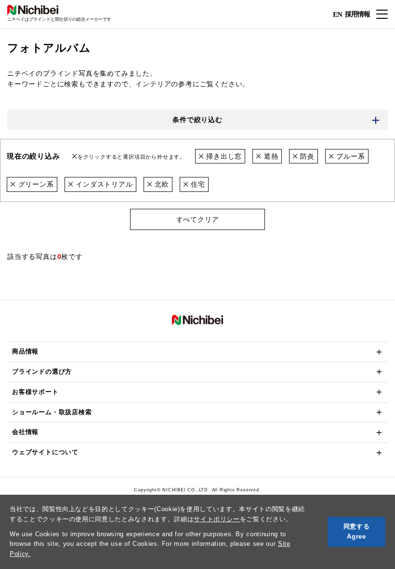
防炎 (306, 156)
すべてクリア (197, 219)
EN (337, 14)
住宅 (197, 184)
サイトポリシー (217, 519)
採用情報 (357, 13)
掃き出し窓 (223, 156)
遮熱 (270, 156)
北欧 (160, 184)
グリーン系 (35, 184)
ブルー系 (349, 156)
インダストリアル (102, 184)
